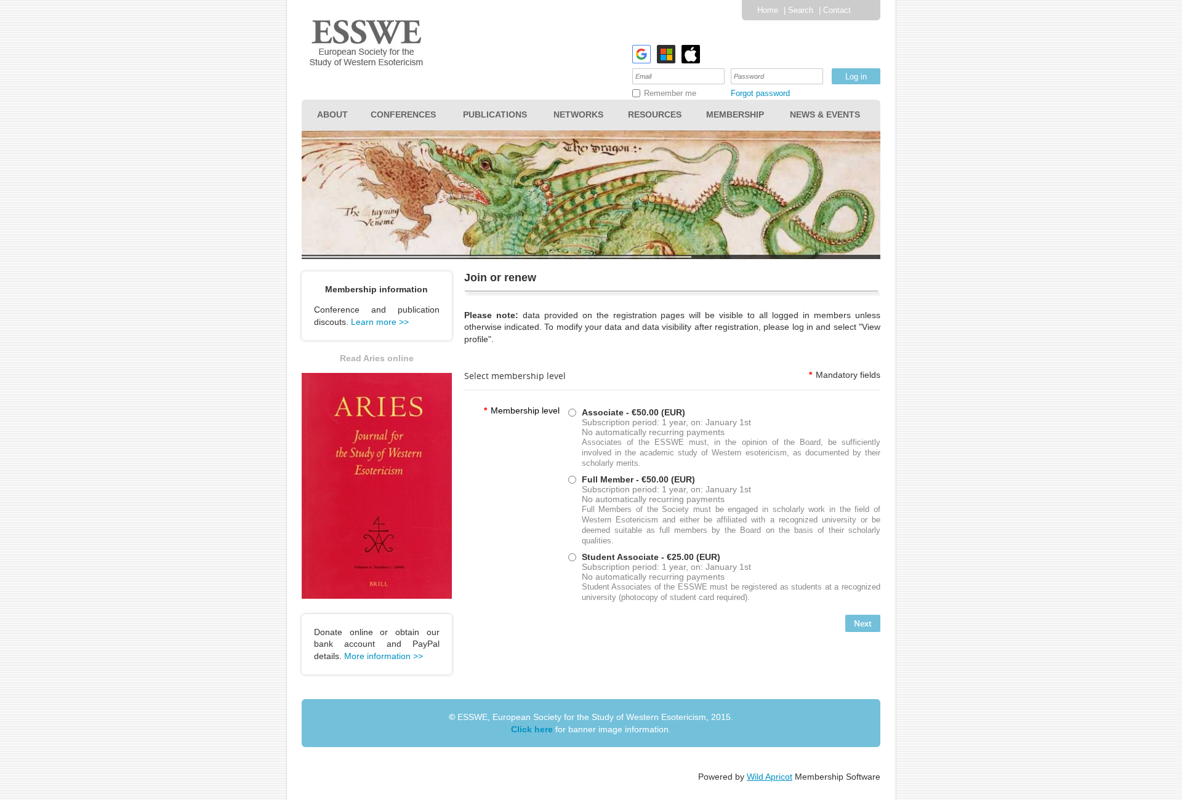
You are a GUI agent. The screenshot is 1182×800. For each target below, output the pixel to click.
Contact (837, 10)
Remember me (670, 93)
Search (800, 10)
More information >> (383, 656)
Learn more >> (380, 322)
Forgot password (760, 93)
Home (767, 10)
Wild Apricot (769, 777)
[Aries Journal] (377, 596)
